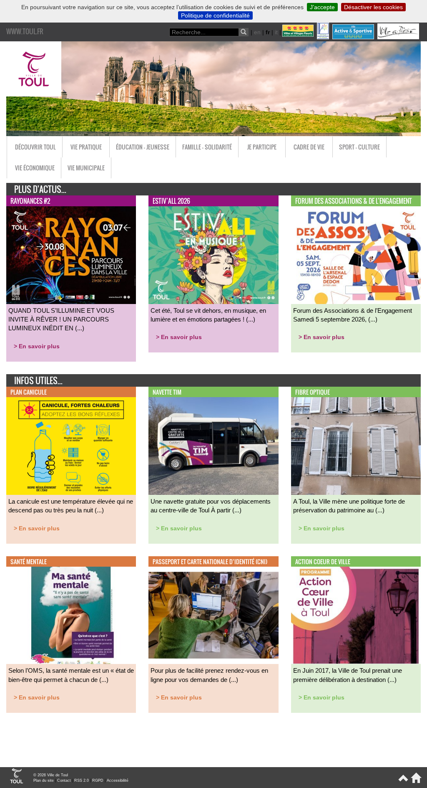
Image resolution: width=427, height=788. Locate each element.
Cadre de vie (309, 146)
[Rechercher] (244, 32)
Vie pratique (86, 146)
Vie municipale (86, 167)
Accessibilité (117, 780)
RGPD (97, 780)
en (257, 32)
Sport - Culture (359, 146)
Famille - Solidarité (207, 146)
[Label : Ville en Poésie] (399, 37)
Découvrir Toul (35, 146)
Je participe (261, 146)
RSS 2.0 (81, 780)
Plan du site (43, 780)
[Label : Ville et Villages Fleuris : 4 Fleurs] (298, 37)
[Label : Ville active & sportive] (354, 37)
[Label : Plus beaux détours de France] (324, 37)
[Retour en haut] (403, 781)
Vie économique (35, 167)
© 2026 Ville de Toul (50, 775)
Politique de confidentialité (215, 15)
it (276, 32)
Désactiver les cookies (373, 7)
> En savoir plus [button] (37, 346)
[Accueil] (415, 781)
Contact (64, 780)
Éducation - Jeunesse (142, 146)
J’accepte (322, 7)
